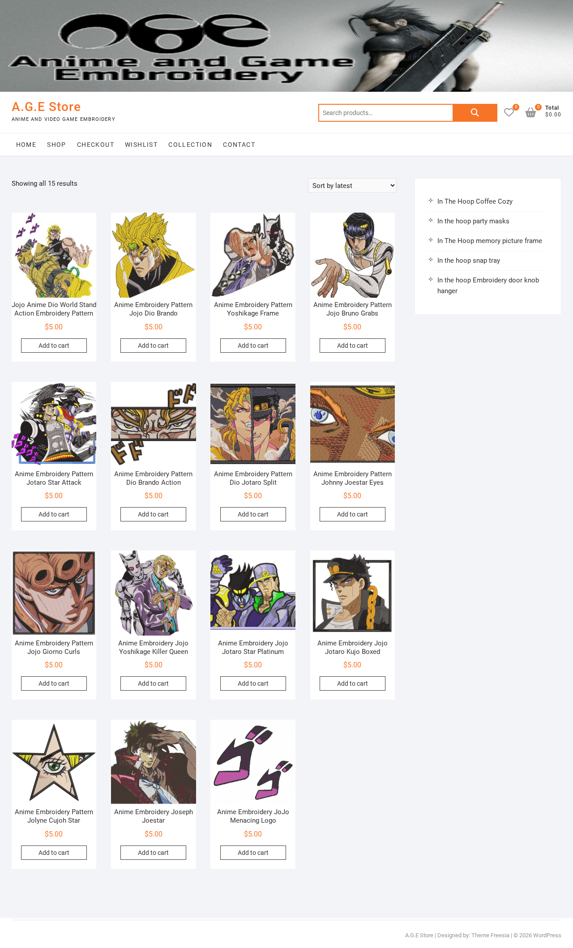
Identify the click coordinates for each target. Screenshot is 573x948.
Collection (190, 144)
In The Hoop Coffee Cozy (475, 201)
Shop (56, 144)
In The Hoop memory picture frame (489, 241)
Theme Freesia (490, 935)
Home (26, 144)
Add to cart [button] (53, 345)
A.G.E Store (46, 106)
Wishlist (141, 144)
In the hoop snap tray (468, 260)
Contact (239, 144)
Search (475, 113)
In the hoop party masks (473, 221)
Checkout (95, 144)
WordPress (547, 935)
